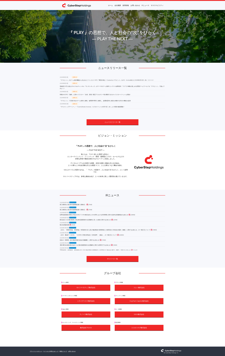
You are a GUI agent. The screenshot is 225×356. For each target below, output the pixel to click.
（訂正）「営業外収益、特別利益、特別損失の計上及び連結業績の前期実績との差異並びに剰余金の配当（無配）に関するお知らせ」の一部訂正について (105, 230)
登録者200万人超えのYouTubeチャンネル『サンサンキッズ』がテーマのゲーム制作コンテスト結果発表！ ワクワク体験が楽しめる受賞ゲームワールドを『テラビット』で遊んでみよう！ (112, 87)
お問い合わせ (72, 351)
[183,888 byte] (101, 240)
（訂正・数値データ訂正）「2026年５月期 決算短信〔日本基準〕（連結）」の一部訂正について (88, 235)
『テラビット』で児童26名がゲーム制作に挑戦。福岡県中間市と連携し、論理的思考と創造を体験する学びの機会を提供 (95, 101)
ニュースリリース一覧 (112, 122)
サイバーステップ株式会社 (85, 287)
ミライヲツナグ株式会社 (86, 301)
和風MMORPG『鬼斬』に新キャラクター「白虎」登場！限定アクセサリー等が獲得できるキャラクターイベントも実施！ (95, 94)
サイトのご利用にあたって (51, 351)
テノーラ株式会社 (86, 314)
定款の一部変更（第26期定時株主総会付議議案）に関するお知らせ (79, 240)
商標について (63, 351)
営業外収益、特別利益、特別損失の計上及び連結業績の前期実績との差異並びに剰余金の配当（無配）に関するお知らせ (95, 250)
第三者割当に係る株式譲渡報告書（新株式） (73, 204)
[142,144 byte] (152, 230)
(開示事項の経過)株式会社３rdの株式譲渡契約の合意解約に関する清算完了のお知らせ (85, 245)
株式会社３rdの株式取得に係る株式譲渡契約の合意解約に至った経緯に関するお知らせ (85, 220)
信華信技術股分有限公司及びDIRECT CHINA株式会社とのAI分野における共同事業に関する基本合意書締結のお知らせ (94, 215)
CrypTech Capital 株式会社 (139, 301)
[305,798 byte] (130, 215)
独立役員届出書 (64, 225)
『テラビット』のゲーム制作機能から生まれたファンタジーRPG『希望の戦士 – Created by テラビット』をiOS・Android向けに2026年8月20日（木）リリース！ (107, 80)
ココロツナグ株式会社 (139, 328)
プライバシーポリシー (36, 351)
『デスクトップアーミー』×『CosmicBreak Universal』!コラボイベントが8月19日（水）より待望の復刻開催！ (92, 107)
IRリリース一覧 (112, 259)
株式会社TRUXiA (86, 328)
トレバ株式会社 (139, 287)
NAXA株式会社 (139, 314)
